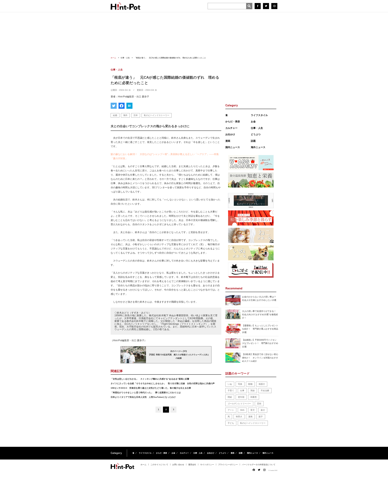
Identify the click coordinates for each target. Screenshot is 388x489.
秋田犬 (239, 416)
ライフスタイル (259, 115)
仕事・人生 (257, 128)
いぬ (230, 384)
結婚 (115, 115)
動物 (250, 384)
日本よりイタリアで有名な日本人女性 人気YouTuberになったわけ (143, 397)
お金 (253, 121)
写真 (240, 384)
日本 (136, 115)
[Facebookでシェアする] (122, 106)
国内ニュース (232, 147)
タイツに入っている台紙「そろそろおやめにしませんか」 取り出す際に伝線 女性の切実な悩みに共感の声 (163, 383)
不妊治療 (265, 390)
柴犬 (263, 410)
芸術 (259, 403)
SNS (242, 410)
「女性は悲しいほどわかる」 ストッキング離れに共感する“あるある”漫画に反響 (150, 379)
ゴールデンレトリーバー (239, 403)
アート (231, 410)
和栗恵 (253, 397)
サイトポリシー (207, 464)
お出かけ (230, 134)
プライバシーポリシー (228, 464)
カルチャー (231, 128)
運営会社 (192, 464)
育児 (252, 410)
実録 (252, 390)
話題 (253, 141)
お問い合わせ (178, 464)
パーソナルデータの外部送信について (258, 464)
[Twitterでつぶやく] (114, 106)
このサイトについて (159, 464)
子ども (231, 423)
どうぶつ (256, 134)
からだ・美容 (232, 121)
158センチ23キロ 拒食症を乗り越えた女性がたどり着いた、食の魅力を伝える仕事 (151, 388)
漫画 (227, 141)
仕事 (242, 390)
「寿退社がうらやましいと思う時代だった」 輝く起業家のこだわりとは (146, 392)
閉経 (230, 397)
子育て (231, 390)
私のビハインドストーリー (156, 115)
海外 (125, 115)
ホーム (143, 464)
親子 (261, 416)
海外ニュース (258, 147)
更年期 (241, 397)
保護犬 (262, 384)
